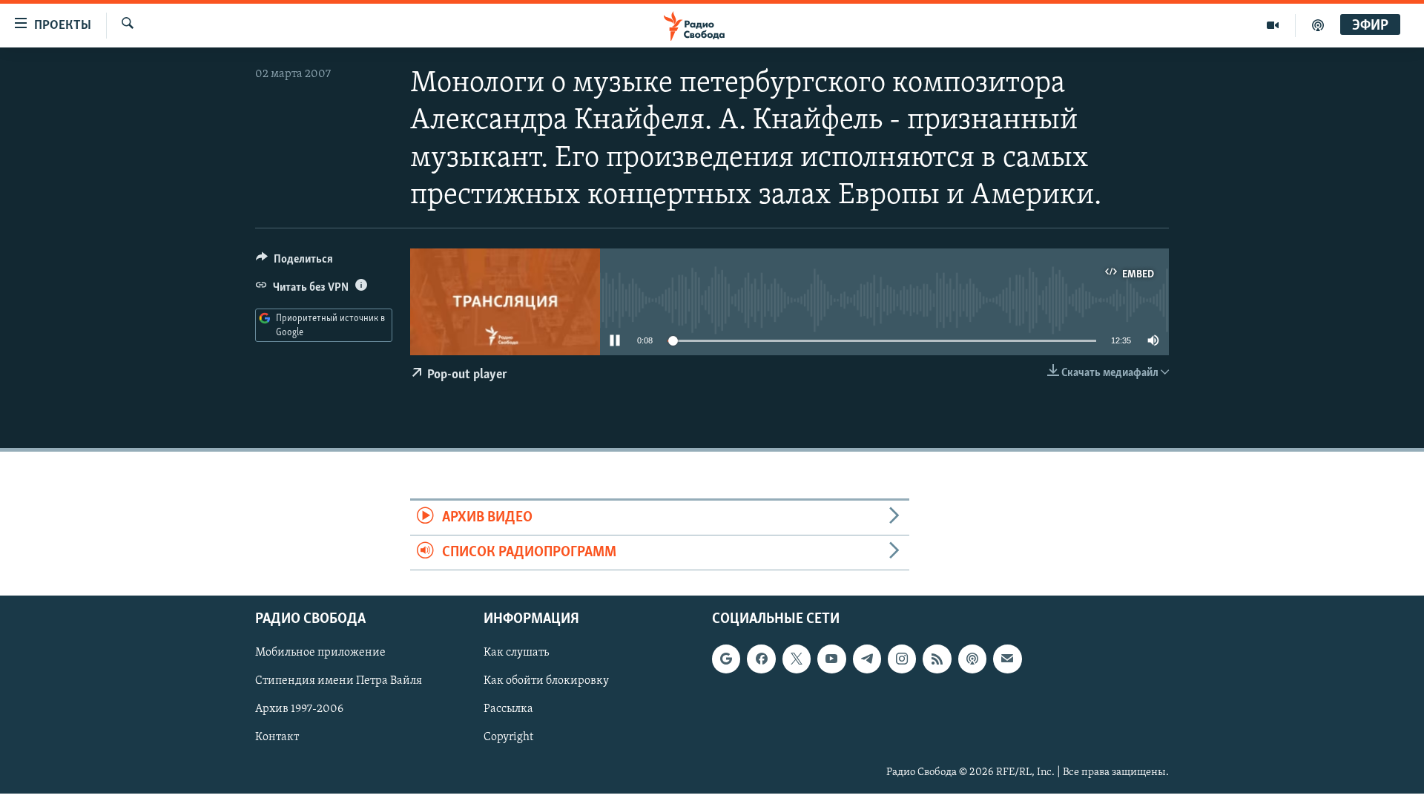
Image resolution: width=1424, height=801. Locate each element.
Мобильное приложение (320, 653)
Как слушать (516, 653)
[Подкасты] (972, 659)
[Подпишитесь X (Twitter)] (796, 659)
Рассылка (508, 710)
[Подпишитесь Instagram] (902, 659)
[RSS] (937, 659)
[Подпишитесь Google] (726, 659)
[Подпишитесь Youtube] (831, 659)
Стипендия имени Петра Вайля (338, 682)
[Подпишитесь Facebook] (761, 659)
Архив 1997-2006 (299, 710)
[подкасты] (1318, 25)
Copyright (508, 738)
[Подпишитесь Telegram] (867, 659)
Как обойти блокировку (546, 682)
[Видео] (1273, 25)
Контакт (277, 738)
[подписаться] (1007, 659)
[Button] (294, 262)
